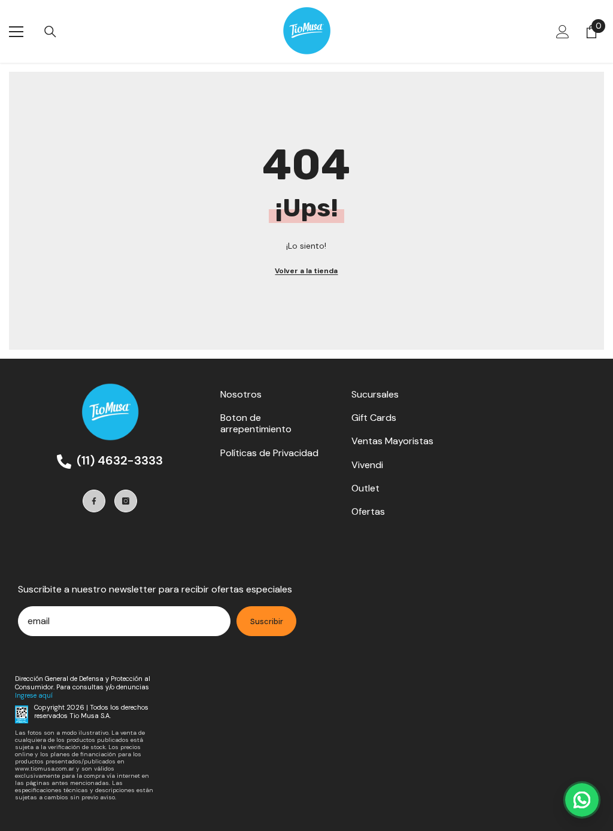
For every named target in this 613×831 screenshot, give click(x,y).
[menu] (16, 32)
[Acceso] (562, 31)
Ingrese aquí (34, 695)
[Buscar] (50, 32)
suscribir (266, 621)
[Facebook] (94, 501)
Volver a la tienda (306, 271)
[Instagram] (125, 501)
